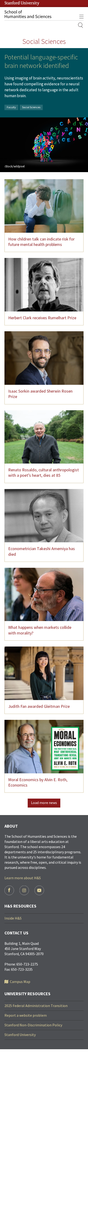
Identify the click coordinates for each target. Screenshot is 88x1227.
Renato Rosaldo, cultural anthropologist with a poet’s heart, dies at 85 (43, 472)
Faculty (11, 107)
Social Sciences (31, 107)
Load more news (44, 802)
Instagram (24, 890)
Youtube (39, 890)
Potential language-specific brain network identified (41, 61)
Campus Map (20, 981)
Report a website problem (25, 1015)
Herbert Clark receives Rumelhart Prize (42, 317)
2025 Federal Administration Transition (36, 1005)
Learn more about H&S (22, 877)
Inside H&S (13, 918)
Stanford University (20, 1034)
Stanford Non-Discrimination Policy (33, 1025)
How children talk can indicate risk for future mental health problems (41, 241)
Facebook (9, 890)
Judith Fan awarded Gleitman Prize (39, 706)
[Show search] (81, 25)
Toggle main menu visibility (81, 16)
